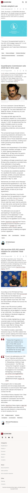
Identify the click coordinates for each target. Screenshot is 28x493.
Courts (3, 237)
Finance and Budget (10, 53)
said (23, 349)
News (3, 53)
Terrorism (23, 235)
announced (23, 294)
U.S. (3, 73)
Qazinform (17, 80)
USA (9, 235)
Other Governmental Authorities (8, 55)
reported (15, 221)
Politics (3, 448)
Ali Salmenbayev (10, 242)
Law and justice (20, 55)
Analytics (3, 454)
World (2, 457)
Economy (3, 58)
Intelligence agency (9, 415)
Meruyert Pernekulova (12, 421)
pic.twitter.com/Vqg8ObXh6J (14, 373)
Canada (12, 225)
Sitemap (3, 481)
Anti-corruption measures (7, 473)
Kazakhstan (4, 445)
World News (4, 235)
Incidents (17, 415)
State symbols (4, 470)
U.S (16, 225)
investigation (4, 417)
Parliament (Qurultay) (20, 53)
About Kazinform (5, 467)
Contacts (3, 484)
